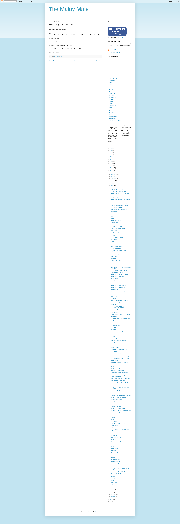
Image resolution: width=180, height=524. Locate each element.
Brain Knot (113, 485)
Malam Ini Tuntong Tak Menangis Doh (120, 318)
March (112, 492)
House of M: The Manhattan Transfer (120, 413)
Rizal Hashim (112, 111)
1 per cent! (113, 263)
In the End (113, 478)
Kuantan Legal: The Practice (118, 287)
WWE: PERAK (114, 466)
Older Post (99, 60)
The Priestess (114, 312)
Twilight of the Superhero (117, 265)
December (113, 172)
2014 (111, 159)
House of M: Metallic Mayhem (118, 397)
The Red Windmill (115, 325)
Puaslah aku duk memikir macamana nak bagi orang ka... (120, 301)
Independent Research (116, 310)
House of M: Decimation (117, 406)
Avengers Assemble (116, 437)
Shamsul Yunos (113, 116)
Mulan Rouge (114, 327)
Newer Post (52, 60)
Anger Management (116, 220)
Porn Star (111, 109)
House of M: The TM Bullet (117, 334)
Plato (110, 107)
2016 (111, 154)
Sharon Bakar (112, 118)
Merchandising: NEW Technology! (119, 372)
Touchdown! (114, 336)
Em (110, 92)
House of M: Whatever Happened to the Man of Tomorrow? (121, 375)
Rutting (112, 480)
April (112, 490)
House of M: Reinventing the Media (120, 383)
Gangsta (113, 446)
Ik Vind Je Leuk (114, 455)
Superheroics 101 (115, 459)
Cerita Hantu (114, 294)
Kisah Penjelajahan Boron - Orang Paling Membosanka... (119, 225)
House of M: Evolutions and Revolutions (121, 410)
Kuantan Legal (114, 289)
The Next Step (114, 214)
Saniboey (111, 114)
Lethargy (113, 366)
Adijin (110, 82)
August (113, 181)
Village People (114, 323)
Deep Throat (114, 239)
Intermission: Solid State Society (119, 203)
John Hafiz (112, 93)
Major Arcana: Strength (116, 207)
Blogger (97, 512)
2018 (111, 150)
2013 (111, 161)
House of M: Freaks (115, 391)
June (112, 185)
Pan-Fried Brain (115, 487)
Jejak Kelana (114, 351)
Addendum (113, 258)
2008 (111, 499)
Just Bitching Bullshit (116, 404)
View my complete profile (114, 52)
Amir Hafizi (113, 49)
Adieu (112, 218)
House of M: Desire (115, 368)
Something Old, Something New (119, 254)
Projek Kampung (115, 316)
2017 (111, 152)
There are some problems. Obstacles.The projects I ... (118, 307)
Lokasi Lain (114, 298)
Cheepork (111, 88)
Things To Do (114, 230)
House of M (113, 417)
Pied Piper (113, 450)
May (112, 187)
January (113, 496)
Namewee (111, 101)
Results (112, 241)
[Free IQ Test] (117, 35)
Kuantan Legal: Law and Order (118, 285)
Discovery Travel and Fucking (118, 340)
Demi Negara (112, 90)
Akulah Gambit (114, 433)
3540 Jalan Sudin (113, 78)
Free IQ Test (120, 37)
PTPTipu (113, 235)
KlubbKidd (112, 95)
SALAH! (113, 343)
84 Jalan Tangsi (113, 80)
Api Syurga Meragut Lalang (118, 332)
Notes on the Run (115, 347)
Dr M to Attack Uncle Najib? (117, 233)
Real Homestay (114, 321)
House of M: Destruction (117, 393)
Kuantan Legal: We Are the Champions (120, 274)
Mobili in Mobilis (115, 197)
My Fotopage (112, 99)
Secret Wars (114, 457)
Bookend (113, 419)
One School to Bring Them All (118, 380)
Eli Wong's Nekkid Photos (117, 474)
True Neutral (114, 211)
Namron (111, 103)
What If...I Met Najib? (116, 442)
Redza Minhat (114, 222)
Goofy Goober (114, 402)
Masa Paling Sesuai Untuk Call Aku (120, 358)
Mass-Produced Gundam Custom (119, 205)
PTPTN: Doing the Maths (117, 237)
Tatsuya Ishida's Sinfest (115, 120)
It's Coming (113, 329)
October (113, 176)
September (114, 178)
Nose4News (112, 105)
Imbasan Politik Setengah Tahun (119, 349)
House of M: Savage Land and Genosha (121, 395)
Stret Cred (113, 444)
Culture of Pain (114, 304)
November (113, 174)
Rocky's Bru (112, 113)
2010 (111, 168)
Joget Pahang (114, 278)
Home (75, 60)
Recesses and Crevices (117, 399)
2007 (111, 501)
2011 (111, 165)
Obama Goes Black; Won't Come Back (120, 378)
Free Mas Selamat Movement (118, 228)
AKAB (110, 84)
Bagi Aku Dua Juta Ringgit (117, 370)
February (113, 494)
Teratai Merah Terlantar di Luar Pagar (120, 356)
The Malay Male (69, 9)
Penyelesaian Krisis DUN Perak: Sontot (121, 471)
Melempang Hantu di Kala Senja (119, 292)
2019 (111, 148)
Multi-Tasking (114, 421)
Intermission (114, 283)
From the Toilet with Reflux (117, 189)
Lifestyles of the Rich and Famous (119, 191)
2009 (111, 170)
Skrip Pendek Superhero (117, 415)
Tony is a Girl (114, 439)
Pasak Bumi (114, 296)
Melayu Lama (112, 97)
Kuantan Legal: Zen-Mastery (118, 276)
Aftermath (113, 476)
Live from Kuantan (115, 463)
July (112, 183)
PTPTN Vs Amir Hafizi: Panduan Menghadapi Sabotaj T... (119, 271)
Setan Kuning (114, 281)
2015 (111, 157)
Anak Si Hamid (113, 86)
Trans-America (114, 482)
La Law (112, 427)
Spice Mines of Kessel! (116, 246)
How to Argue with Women (117, 354)
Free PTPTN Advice (116, 260)
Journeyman (114, 338)
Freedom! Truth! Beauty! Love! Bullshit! (120, 314)
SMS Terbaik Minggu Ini (117, 385)
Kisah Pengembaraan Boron (118, 345)
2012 (111, 163)
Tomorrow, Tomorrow (116, 248)
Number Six (114, 435)
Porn (112, 216)
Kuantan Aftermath (115, 461)
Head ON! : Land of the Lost (118, 244)
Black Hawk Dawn (115, 453)
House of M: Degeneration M (118, 408)
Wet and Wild (114, 256)
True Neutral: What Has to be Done (119, 209)
